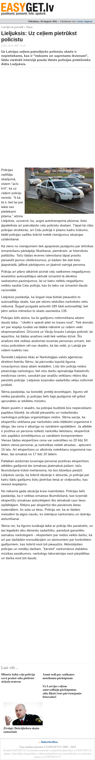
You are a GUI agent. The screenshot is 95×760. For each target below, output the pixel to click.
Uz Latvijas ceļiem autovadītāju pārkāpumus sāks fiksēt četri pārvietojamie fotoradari (62, 691)
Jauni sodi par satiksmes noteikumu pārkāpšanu (58, 676)
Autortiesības (49, 742)
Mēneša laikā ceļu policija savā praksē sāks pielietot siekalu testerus (18, 678)
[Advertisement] (47, 117)
